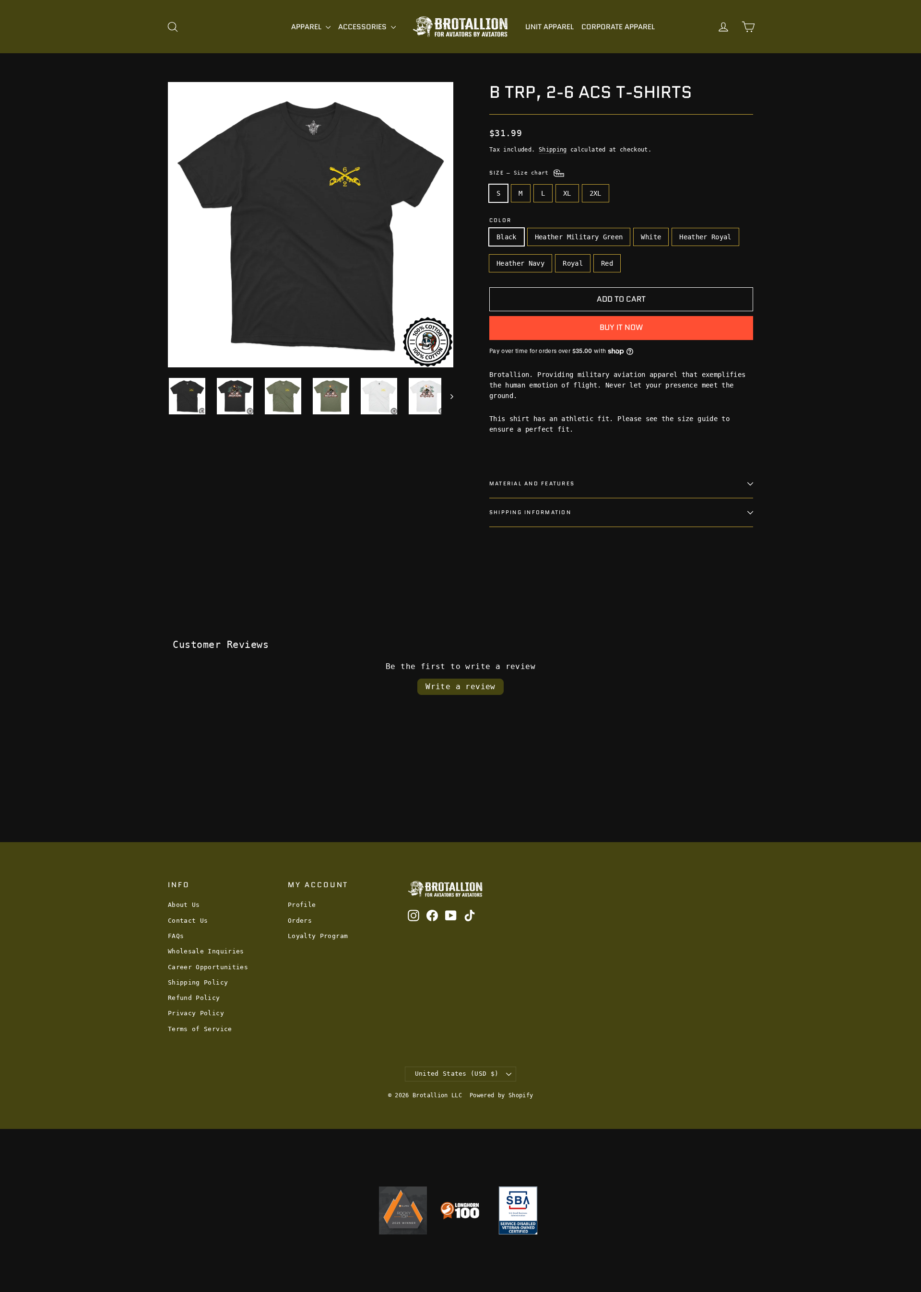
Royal (573, 263)
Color (500, 220)
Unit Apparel (549, 27)
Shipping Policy (198, 982)
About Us (184, 904)
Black (506, 237)
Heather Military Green (579, 237)
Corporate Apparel (618, 27)
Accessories (363, 27)
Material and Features (532, 483)
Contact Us (188, 920)
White (651, 237)
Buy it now (621, 327)
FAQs (176, 936)
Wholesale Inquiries (206, 951)
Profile (302, 904)
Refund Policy (194, 997)
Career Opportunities (208, 967)
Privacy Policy (196, 1013)
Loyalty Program (318, 936)
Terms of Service (200, 1029)
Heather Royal (705, 237)
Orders (300, 920)
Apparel (307, 27)
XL (567, 193)
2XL (596, 193)
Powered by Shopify (501, 1095)
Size (520, 172)
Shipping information (530, 512)
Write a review (460, 686)
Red (607, 263)
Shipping (553, 149)
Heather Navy (520, 263)
